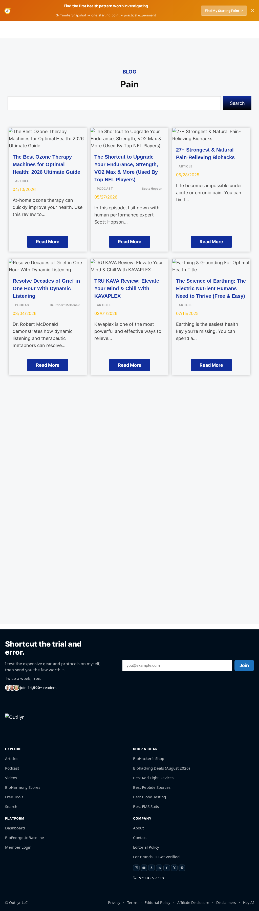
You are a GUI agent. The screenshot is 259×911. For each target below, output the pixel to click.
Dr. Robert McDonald (65, 305)
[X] (174, 868)
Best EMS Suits (146, 806)
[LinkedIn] (159, 868)
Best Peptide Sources (151, 787)
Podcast (12, 768)
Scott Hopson (152, 188)
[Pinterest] (182, 868)
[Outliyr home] (16, 727)
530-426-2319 (151, 877)
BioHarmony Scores (22, 787)
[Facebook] (166, 868)
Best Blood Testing (149, 796)
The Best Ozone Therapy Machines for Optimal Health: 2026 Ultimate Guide (46, 164)
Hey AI (248, 902)
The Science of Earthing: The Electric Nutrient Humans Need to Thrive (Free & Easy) (211, 288)
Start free (201, 29)
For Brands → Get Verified (156, 856)
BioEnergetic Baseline (24, 837)
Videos (11, 777)
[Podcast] (151, 868)
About (138, 827)
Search (237, 103)
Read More (47, 241)
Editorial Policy (146, 847)
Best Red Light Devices (153, 777)
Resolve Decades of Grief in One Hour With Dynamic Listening (46, 288)
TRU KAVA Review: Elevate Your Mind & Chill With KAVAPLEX (126, 288)
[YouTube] (144, 868)
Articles (11, 758)
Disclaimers (226, 902)
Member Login (18, 847)
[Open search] (231, 29)
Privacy (114, 902)
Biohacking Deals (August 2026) (161, 768)
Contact (140, 837)
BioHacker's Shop (148, 758)
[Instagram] (136, 868)
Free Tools (14, 796)
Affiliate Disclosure (193, 902)
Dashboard (15, 827)
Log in (172, 29)
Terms (132, 902)
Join (244, 665)
